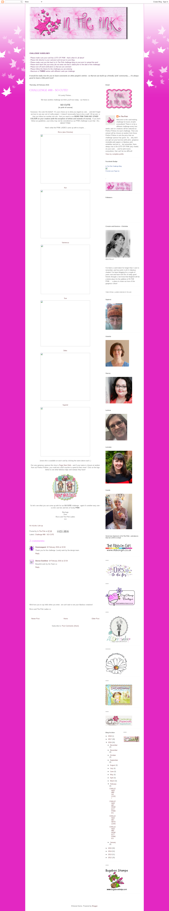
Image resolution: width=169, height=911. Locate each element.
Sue (65, 298)
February (113, 784)
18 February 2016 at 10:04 (56, 547)
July (112, 768)
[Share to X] (63, 531)
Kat (65, 188)
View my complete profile (115, 154)
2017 (110, 739)
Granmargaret (40, 547)
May (112, 775)
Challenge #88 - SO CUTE (44, 534)
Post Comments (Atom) (70, 626)
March (112, 781)
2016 (110, 742)
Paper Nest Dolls (65, 465)
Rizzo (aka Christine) (65, 132)
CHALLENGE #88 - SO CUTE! (112, 793)
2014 (110, 851)
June (112, 771)
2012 (110, 857)
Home (66, 619)
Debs (65, 351)
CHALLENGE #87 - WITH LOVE (112, 820)
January (113, 842)
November (113, 750)
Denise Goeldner (41, 561)
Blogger (94, 906)
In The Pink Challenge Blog (114, 166)
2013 (110, 854)
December (113, 745)
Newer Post (35, 619)
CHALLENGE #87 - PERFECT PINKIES (112, 807)
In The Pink (123, 116)
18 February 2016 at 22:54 (58, 561)
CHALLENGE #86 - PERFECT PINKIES (112, 832)
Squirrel (65, 405)
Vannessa (65, 243)
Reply (37, 553)
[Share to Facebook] (65, 531)
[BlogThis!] (60, 531)
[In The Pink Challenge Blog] (107, 169)
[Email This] (58, 531)
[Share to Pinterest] (67, 531)
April (112, 778)
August (113, 765)
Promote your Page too (112, 171)
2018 (110, 736)
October (113, 755)
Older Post (95, 619)
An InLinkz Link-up (36, 526)
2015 (110, 848)
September (114, 760)
